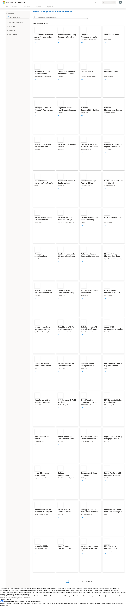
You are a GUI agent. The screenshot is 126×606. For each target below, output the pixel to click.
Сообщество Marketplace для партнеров (72, 592)
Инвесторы (26, 598)
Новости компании (113, 596)
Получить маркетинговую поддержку (81, 590)
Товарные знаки (99, 603)
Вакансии (86, 596)
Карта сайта (42, 603)
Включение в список (62, 590)
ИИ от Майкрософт (6, 596)
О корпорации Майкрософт (98, 596)
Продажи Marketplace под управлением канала (100, 592)
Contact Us (50, 603)
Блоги (32, 588)
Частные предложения (101, 588)
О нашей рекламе (110, 603)
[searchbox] (19, 17)
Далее (88, 581)
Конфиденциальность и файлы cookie (66, 603)
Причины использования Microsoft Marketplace (15, 588)
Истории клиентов (40, 588)
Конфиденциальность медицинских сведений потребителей (19, 603)
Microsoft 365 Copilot (65, 596)
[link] (44, 43)
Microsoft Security (18, 596)
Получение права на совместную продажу (45, 592)
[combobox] (61, 17)
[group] (35, 42)
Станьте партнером (49, 590)
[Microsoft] (8, 2)
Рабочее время (51, 588)
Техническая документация (85, 588)
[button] (34, 17)
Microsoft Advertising (51, 596)
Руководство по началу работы (66, 588)
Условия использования (86, 603)
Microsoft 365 (41, 596)
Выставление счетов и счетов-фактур (31, 590)
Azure (25, 596)
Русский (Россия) (5, 599)
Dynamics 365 (32, 596)
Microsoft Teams (78, 596)
